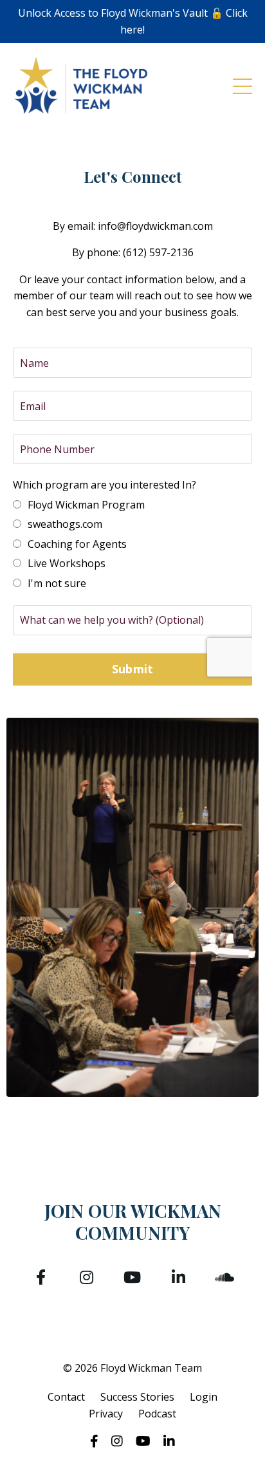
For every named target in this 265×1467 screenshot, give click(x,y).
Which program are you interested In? (104, 485)
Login (203, 1397)
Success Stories (137, 1397)
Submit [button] (133, 669)
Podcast (157, 1413)
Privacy (106, 1413)
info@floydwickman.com (155, 226)
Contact (66, 1397)
